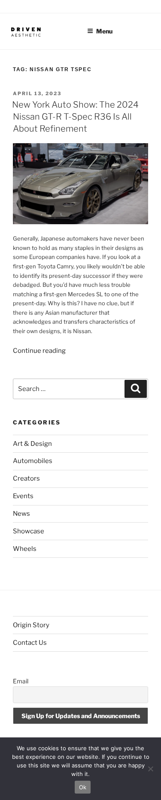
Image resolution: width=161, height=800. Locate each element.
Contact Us (30, 643)
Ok (83, 787)
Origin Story (31, 625)
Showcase (28, 531)
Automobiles (32, 461)
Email (20, 681)
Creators (26, 478)
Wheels (24, 549)
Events (23, 496)
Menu (104, 31)
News (21, 513)
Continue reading (39, 351)
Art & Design (32, 444)
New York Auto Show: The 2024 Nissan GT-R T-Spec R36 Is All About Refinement (75, 116)
